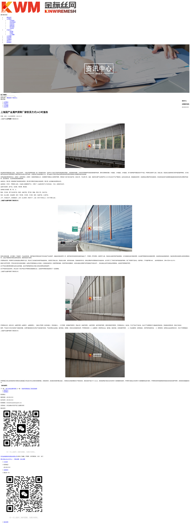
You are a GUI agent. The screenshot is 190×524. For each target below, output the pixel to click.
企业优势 (9, 37)
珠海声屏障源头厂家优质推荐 (29, 388)
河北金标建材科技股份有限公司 (9, 456)
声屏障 (11, 33)
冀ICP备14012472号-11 (6, 459)
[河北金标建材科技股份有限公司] (39, 13)
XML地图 (22, 459)
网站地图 (16, 459)
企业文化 (12, 23)
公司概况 (9, 19)
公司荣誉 (12, 20)
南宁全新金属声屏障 (11, 388)
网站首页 (9, 17)
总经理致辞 (13, 22)
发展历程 (12, 25)
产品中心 (9, 29)
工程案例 (9, 39)
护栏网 (11, 31)
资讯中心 (9, 40)
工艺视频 (9, 36)
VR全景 (12, 28)
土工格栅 (12, 34)
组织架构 (12, 26)
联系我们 (9, 42)
